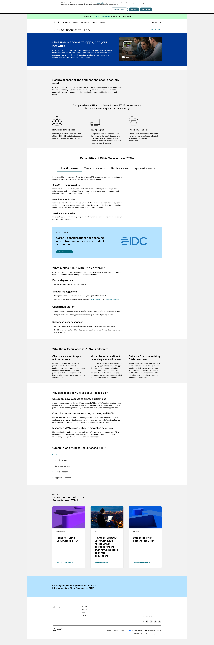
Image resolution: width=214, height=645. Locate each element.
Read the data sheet (140, 563)
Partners (103, 22)
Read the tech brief (64, 563)
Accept (133, 9)
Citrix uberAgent (111, 299)
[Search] (146, 22)
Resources (85, 22)
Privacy (122, 630)
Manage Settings (119, 9)
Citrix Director (95, 299)
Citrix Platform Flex (101, 16)
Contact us (153, 22)
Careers (109, 630)
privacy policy (100, 3)
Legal (115, 630)
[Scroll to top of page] (209, 640)
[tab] (69, 167)
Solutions (66, 22)
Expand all (55, 455)
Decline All (146, 9)
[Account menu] (160, 23)
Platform (75, 22)
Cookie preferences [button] (150, 630)
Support (94, 22)
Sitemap (159, 630)
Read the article (101, 563)
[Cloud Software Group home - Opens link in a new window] (57, 630)
